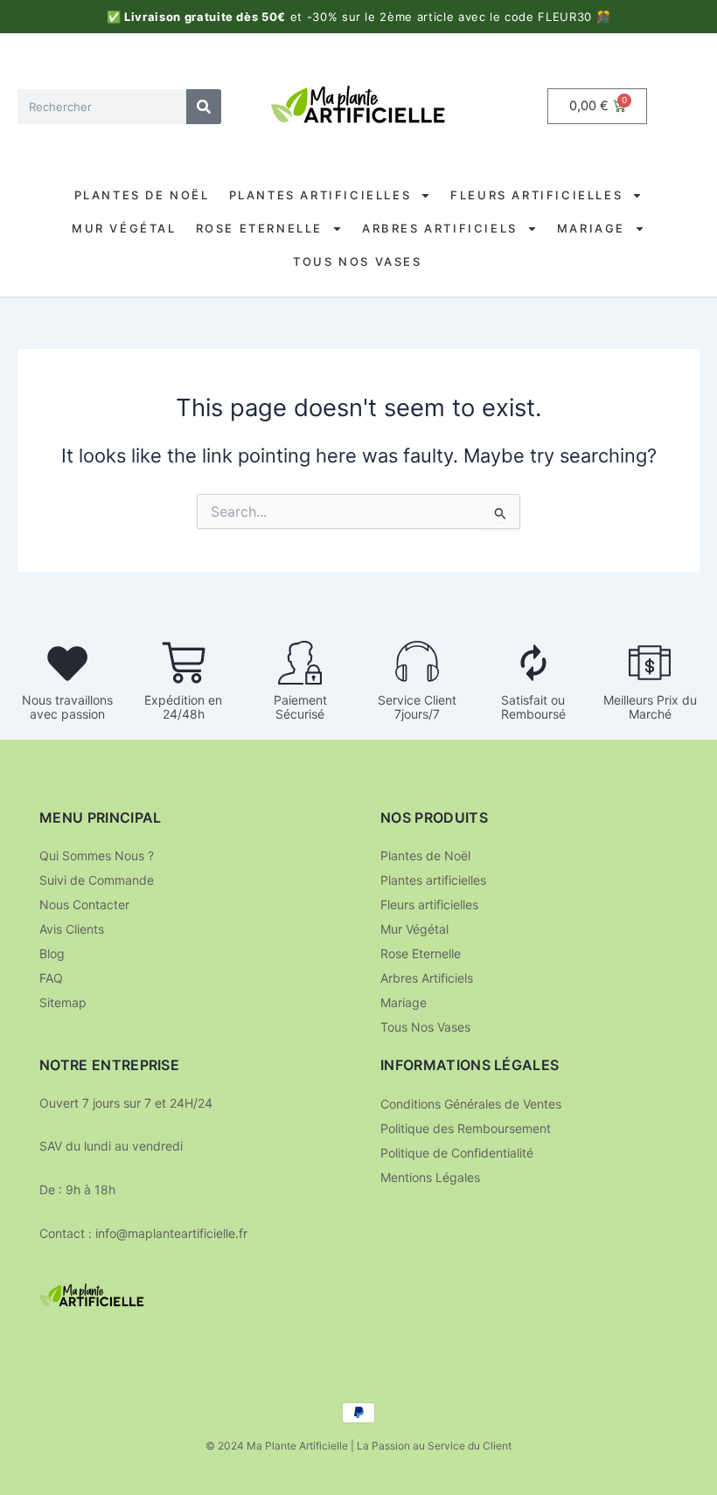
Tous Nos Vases (357, 261)
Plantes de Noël (142, 195)
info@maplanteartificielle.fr (171, 1233)
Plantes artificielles (320, 195)
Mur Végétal (124, 228)
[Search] (203, 106)
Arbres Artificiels (440, 228)
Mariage (591, 228)
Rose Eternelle (259, 228)
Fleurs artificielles (536, 195)
